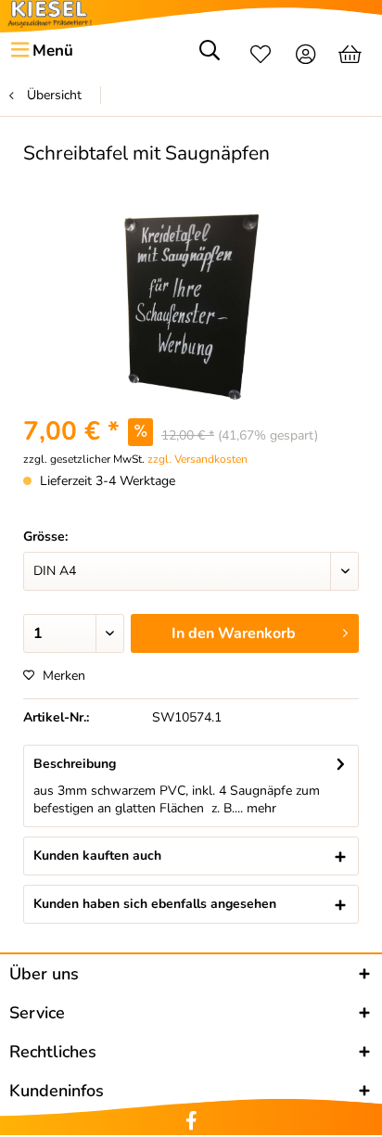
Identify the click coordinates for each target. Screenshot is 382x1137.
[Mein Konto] (306, 56)
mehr (259, 808)
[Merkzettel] (260, 56)
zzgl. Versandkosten (197, 459)
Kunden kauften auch (97, 855)
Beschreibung (74, 764)
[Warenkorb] (352, 56)
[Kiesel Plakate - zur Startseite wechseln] (50, 14)
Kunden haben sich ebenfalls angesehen (154, 904)
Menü (52, 50)
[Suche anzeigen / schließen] (209, 56)
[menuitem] (41, 51)
